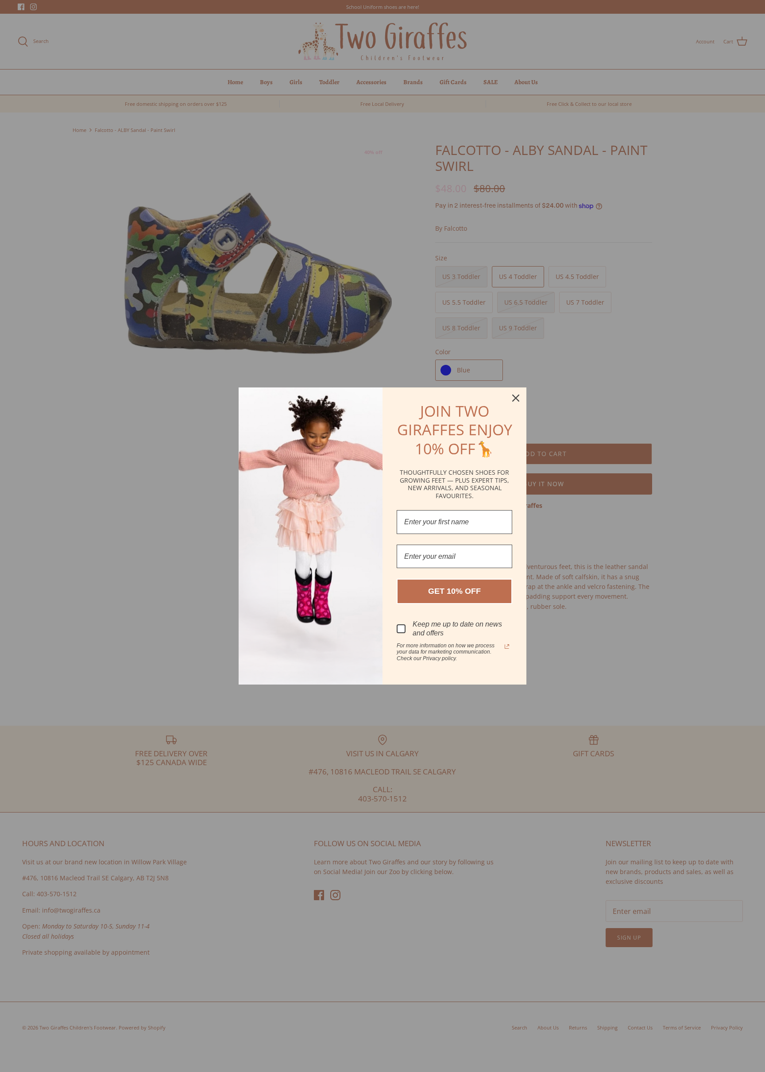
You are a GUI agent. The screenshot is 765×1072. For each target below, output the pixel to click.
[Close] (515, 398)
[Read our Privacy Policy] (507, 646)
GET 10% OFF (454, 591)
